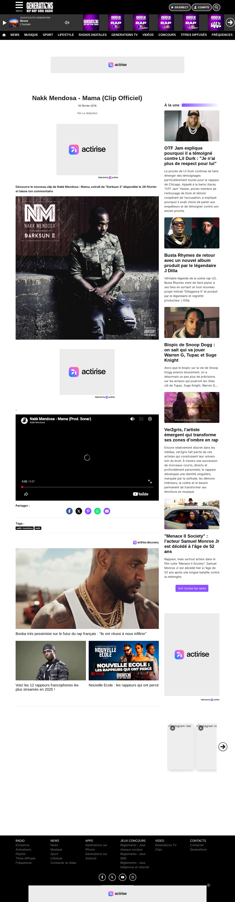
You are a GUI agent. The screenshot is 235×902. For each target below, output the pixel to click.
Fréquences (222, 34)
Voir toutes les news (192, 588)
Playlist (21, 854)
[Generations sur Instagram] (132, 877)
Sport (48, 34)
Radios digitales (93, 34)
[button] (181, 747)
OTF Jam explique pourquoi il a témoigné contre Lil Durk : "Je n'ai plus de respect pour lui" (190, 156)
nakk (37, 528)
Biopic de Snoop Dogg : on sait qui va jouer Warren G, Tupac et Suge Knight (190, 352)
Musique (31, 34)
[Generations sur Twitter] (112, 877)
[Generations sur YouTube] (122, 877)
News (14, 34)
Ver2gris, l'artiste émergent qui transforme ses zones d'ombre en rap (191, 434)
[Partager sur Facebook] (68, 513)
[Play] (5, 23)
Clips (158, 849)
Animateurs (23, 849)
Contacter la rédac (63, 863)
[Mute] (67, 22)
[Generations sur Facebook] (102, 877)
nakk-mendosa (25, 528)
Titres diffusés (194, 34)
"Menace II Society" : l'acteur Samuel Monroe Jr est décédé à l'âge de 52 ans (191, 544)
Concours (167, 34)
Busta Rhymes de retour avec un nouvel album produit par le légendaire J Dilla (190, 263)
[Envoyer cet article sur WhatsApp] (96, 513)
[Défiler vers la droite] (222, 746)
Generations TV (124, 34)
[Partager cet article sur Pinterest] (87, 513)
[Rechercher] (216, 7)
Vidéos (148, 34)
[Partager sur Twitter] (78, 513)
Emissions (22, 845)
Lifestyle (66, 34)
